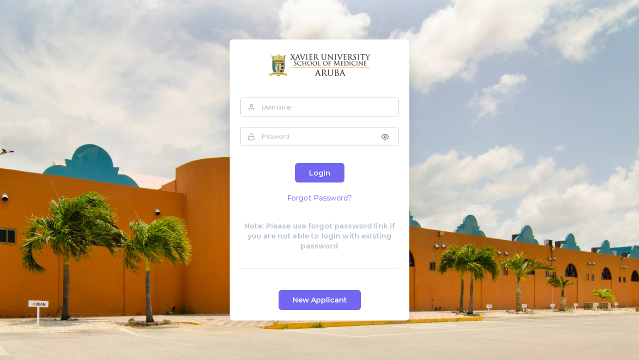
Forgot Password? (319, 198)
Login (319, 173)
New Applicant (320, 300)
